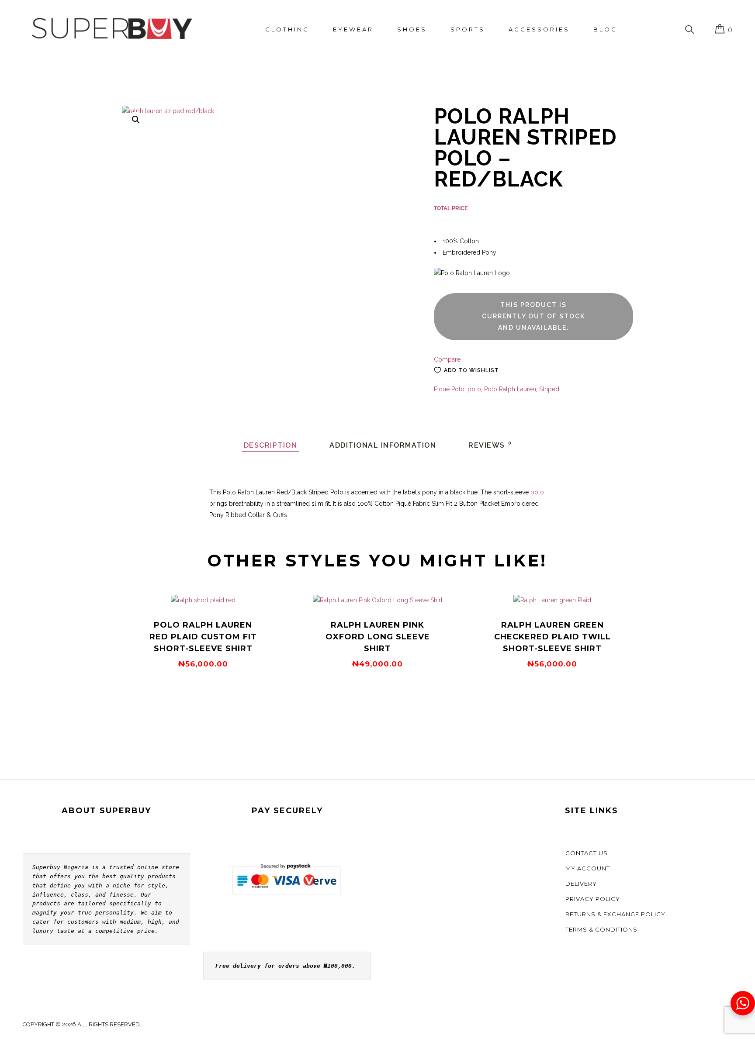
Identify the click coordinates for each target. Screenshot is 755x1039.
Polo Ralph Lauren (510, 389)
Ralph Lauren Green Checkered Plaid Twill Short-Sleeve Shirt (552, 636)
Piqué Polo (449, 389)
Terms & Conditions (601, 929)
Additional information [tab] (382, 445)
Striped (549, 389)
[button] (136, 120)
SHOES (412, 29)
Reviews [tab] (490, 445)
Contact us (586, 852)
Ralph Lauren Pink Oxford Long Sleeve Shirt (378, 636)
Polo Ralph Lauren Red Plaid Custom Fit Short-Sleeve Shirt (203, 636)
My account (587, 868)
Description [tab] (271, 445)
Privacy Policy (592, 898)
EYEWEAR (353, 29)
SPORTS (467, 29)
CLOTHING (287, 29)
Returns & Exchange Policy (615, 914)
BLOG (605, 29)
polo (474, 389)
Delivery (581, 883)
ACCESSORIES (539, 29)
